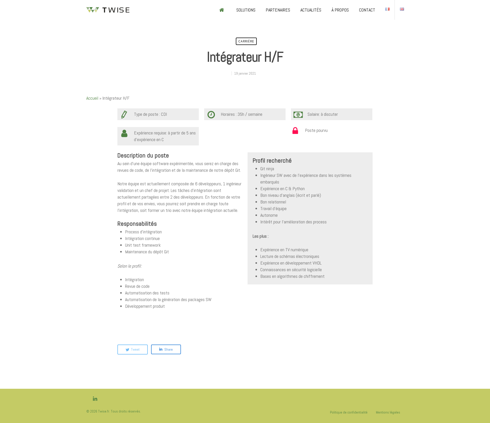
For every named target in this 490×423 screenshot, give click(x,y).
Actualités (310, 10)
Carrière (246, 41)
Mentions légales (388, 412)
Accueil (92, 98)
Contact (367, 10)
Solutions (245, 10)
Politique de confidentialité (349, 412)
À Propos (340, 10)
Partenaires (278, 10)
